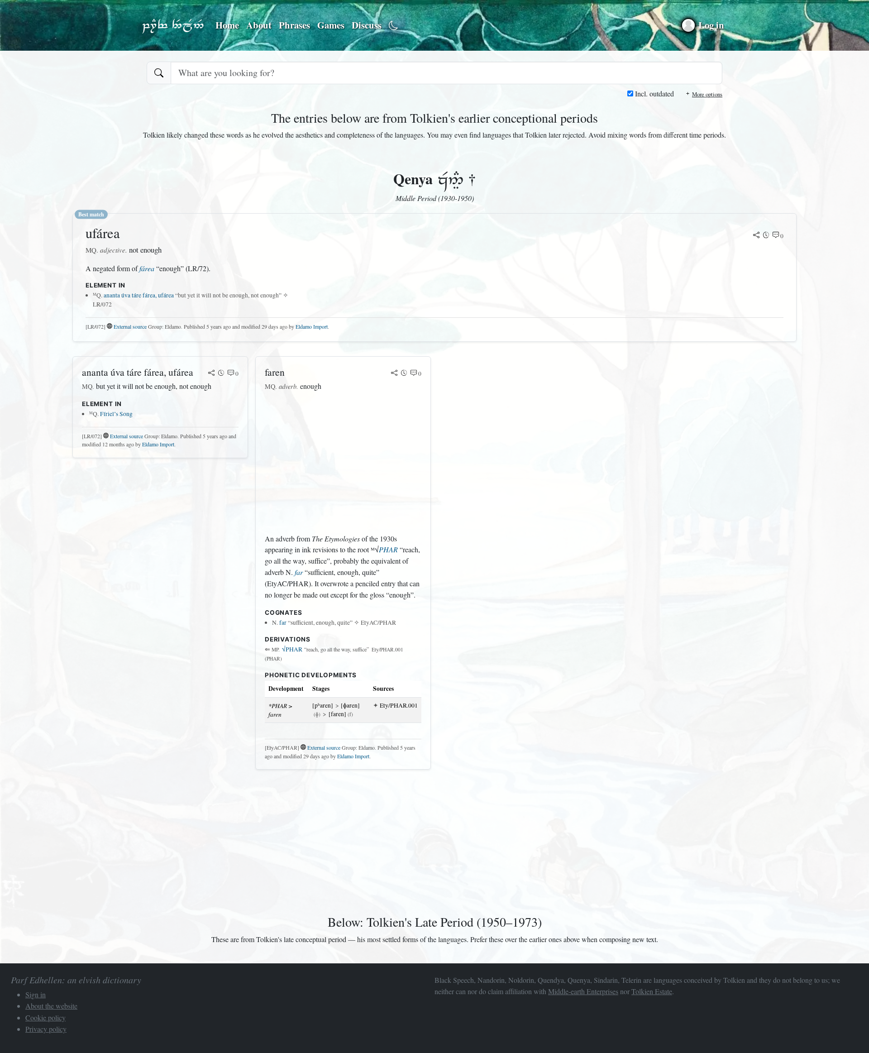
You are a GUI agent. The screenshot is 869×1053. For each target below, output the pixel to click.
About (259, 25)
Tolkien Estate (651, 991)
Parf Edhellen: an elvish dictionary (173, 25)
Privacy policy (46, 1029)
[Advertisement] (343, 462)
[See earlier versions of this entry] (766, 236)
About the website (51, 1005)
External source (130, 326)
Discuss (367, 25)
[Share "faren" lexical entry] (394, 373)
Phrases (294, 25)
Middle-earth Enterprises (583, 991)
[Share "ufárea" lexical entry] (756, 236)
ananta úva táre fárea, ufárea (139, 295)
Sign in (35, 994)
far (299, 572)
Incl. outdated (653, 93)
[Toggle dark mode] (393, 25)
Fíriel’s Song (116, 414)
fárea (146, 268)
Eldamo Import (312, 326)
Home (227, 25)
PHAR (388, 549)
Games (330, 25)
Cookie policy (45, 1017)
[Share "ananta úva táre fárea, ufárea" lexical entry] (211, 373)
